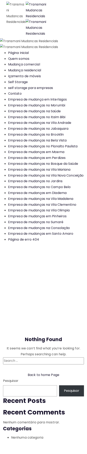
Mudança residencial (24, 70)
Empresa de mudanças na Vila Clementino (42, 204)
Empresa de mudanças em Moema (36, 152)
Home (11, 299)
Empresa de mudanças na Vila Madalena (40, 198)
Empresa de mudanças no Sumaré (35, 222)
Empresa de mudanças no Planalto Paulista (42, 146)
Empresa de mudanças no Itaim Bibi (36, 117)
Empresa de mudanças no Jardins (35, 181)
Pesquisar (10, 380)
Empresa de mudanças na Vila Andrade (39, 122)
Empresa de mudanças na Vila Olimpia (39, 210)
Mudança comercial (24, 64)
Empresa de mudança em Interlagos (37, 99)
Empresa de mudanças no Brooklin (36, 134)
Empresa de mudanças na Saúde (34, 111)
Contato (15, 93)
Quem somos (18, 58)
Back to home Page (43, 375)
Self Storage (18, 82)
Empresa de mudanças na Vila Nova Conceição (46, 175)
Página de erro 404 (23, 239)
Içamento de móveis (24, 76)
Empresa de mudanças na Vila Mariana (39, 169)
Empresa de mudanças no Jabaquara (38, 128)
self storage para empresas (30, 88)
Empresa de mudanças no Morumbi (36, 105)
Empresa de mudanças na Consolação (39, 228)
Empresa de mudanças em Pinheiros (37, 216)
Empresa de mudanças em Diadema (37, 193)
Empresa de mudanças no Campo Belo (39, 187)
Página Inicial (18, 52)
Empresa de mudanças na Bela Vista (37, 140)
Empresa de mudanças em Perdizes (37, 157)
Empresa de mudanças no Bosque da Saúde (43, 163)
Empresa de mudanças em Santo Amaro (40, 233)
